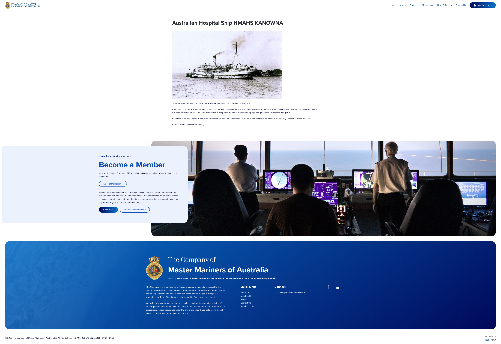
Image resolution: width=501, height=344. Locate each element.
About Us (245, 292)
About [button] (403, 5)
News (243, 299)
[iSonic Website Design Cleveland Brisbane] (490, 339)
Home (393, 5)
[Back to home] (22, 5)
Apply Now (108, 209)
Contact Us (461, 5)
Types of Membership (113, 183)
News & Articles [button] (444, 5)
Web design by (490, 336)
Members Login (485, 5)
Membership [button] (427, 5)
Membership (246, 296)
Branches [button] (414, 5)
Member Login (247, 306)
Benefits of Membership (135, 209)
